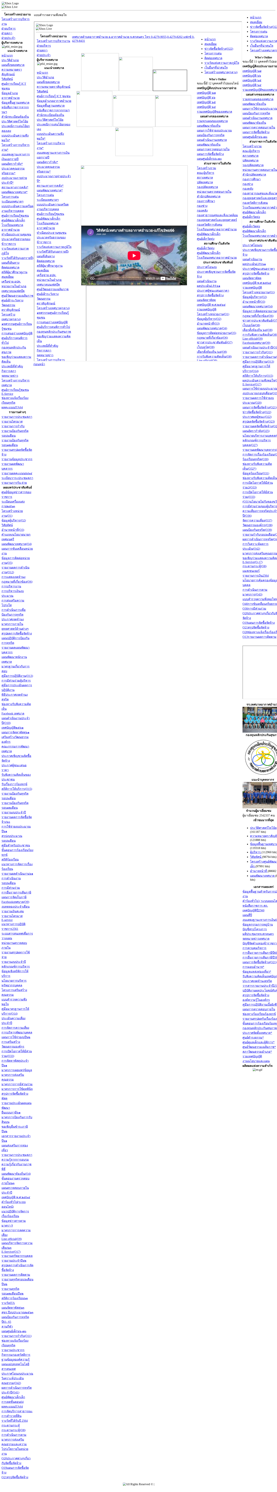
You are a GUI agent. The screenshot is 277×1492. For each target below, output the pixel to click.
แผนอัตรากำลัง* (12, 163)
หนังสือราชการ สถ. (255, 905)
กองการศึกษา (252, 179)
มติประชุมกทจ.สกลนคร (258, 934)
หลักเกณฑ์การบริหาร (16, 966)
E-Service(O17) (252, 384)
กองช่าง (248, 184)
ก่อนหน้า (39, 364)
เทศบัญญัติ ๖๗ (252, 71)
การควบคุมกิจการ (254, 948)
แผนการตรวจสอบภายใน (259, 127)
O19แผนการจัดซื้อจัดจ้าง (259, 622)
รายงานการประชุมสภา (17, 416)
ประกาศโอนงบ (252, 245)
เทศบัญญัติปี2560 (253, 910)
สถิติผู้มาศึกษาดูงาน (14, 272)
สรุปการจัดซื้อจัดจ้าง (256, 273)
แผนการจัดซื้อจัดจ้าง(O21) (260, 407)
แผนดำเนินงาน (252, 259)
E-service (7, 920)
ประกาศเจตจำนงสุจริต (257, 981)
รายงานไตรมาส (12, 421)
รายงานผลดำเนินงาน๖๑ (17, 873)
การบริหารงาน (11, 586)
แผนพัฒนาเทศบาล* (15, 192)
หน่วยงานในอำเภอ (14, 286)
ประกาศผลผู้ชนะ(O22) (257, 416)
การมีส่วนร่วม (11, 887)
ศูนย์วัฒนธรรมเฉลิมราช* (259, 1047)
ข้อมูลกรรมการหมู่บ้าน (258, 924)
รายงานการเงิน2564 (256, 575)
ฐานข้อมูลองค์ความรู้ (16, 1359)
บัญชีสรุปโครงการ (255, 929)
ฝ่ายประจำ (8, 38)
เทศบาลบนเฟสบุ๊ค (13, 291)
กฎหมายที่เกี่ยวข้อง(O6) (17, 581)
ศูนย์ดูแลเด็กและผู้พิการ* (259, 1042)
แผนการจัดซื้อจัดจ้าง (256, 132)
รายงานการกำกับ (13, 426)
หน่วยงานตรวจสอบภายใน (260, 169)
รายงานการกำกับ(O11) (16, 1336)
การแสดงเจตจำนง (13, 577)
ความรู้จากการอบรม (15, 1159)
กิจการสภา (9, 371)
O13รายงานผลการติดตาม (259, 636)
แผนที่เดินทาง (10, 262)
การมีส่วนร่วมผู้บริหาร (16, 680)
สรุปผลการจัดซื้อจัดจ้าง (17, 633)
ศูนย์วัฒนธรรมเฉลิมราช (17, 295)
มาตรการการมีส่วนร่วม (17, 1084)
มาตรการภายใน (12, 624)
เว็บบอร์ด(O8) (251, 325)
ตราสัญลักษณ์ (11, 309)
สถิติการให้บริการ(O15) (17, 788)
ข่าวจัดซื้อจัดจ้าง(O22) (257, 412)
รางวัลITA (8, 1303)
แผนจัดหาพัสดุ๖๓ (13, 1307)
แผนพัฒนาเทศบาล (262, 875)
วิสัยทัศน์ (7, 79)
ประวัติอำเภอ (10, 60)
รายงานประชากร (13, 1350)
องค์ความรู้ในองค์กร (256, 999)
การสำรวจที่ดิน (11, 1416)
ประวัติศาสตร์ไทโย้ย (15, 121)
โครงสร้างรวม (252, 146)
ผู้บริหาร (256, 852)
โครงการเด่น (10, 196)
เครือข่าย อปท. (11, 281)
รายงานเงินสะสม (13, 911)
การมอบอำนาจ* (253, 966)
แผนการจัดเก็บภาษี (14, 897)
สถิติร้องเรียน (10, 859)
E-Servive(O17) (11, 1251)
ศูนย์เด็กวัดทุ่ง (251, 217)
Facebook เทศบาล (13, 713)
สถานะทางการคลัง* (15, 187)
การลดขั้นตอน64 (13, 1401)
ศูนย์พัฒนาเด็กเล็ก (13, 220)
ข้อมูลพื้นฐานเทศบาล (15, 102)
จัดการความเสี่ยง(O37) (257, 520)
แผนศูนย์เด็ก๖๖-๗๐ (14, 1331)
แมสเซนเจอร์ (251, 570)
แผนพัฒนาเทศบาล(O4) (17, 544)
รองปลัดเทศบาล (253, 165)
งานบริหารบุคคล (13, 210)
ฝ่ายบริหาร (9, 28)
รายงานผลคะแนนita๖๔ (17, 473)
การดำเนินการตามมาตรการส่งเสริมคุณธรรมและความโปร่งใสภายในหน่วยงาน (15, 1444)
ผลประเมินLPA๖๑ (254, 264)
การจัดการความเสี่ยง (15, 1027)
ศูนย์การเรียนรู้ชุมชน (15, 215)
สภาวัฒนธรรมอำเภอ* (257, 1051)
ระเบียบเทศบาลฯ (12, 201)
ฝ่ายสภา (7, 33)
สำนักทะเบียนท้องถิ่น (15, 116)
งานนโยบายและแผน (256, 1061)
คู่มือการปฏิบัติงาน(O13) (17, 675)
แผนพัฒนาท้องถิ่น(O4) (16, 1173)
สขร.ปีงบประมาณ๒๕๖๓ (17, 1312)
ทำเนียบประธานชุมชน (16, 234)
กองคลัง (248, 188)
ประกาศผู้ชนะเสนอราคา (259, 268)
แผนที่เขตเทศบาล (13, 64)
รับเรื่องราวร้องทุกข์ (14, 784)
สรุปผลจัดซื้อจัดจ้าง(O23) (259, 421)
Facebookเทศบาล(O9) (15, 901)
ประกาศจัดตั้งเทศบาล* (257, 1032)
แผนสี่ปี (247, 915)
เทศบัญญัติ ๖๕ (252, 80)
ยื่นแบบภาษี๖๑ (11, 1112)
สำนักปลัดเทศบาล (254, 174)
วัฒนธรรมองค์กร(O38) (257, 525)
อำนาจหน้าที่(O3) (13, 529)
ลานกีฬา (7, 1326)
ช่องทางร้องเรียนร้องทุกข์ (259, 1014)
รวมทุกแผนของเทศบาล (258, 99)
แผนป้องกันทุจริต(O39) (257, 529)
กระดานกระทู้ (11, 1425)
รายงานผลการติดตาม (16, 1274)
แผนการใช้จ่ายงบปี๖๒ (16, 1037)
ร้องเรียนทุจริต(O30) (256, 459)
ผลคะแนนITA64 (12, 407)
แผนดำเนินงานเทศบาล (257, 118)
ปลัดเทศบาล (251, 160)
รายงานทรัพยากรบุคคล (17, 1255)
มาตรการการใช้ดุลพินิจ (17, 1089)
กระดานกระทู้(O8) (13, 1430)
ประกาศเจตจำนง (13, 619)
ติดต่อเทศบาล (10, 267)
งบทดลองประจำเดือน (16, 906)
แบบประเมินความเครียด (17, 206)
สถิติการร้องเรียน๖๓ (15, 1298)
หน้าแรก (7, 55)
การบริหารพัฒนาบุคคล (17, 1032)
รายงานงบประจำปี (14, 812)
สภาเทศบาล (251, 155)
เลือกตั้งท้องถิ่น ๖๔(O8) (257, 330)
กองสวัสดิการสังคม (255, 202)
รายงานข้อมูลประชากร (17, 459)
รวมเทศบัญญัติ (252, 287)
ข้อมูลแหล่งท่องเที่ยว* (257, 971)
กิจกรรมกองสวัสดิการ (16, 1354)
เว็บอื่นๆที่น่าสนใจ (261, 45)
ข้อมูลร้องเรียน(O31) (256, 473)
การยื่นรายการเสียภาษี (16, 892)
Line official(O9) (12, 1239)
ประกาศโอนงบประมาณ (17, 1373)
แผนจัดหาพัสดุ (252, 278)
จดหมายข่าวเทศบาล (256, 938)
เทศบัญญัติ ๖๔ (252, 85)
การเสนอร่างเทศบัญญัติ (17, 333)
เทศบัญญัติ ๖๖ (252, 75)
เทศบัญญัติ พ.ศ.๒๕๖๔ (16, 1197)
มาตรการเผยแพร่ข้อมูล (17, 1070)
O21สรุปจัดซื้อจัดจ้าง (15, 1477)
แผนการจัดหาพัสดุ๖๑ (15, 732)
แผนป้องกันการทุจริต (256, 113)
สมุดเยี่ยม (8, 276)
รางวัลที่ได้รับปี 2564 (15, 1420)
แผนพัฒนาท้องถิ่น (254, 103)
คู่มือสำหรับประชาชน (16, 845)
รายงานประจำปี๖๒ (14, 1260)
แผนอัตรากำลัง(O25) (256, 431)
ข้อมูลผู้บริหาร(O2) (14, 520)
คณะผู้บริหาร (251, 151)
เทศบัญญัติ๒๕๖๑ (13, 727)
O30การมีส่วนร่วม (254, 608)
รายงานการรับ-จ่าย (14, 482)
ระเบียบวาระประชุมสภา (17, 478)
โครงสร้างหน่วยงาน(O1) (259, 292)
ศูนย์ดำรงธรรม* (253, 1037)
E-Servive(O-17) (252, 562)
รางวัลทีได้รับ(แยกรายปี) (17, 258)
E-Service (7, 393)
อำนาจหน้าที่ (259, 871)
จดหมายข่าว (10, 375)
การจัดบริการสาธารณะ (17, 1411)
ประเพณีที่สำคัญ (12, 366)
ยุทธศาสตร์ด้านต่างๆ (15, 628)
